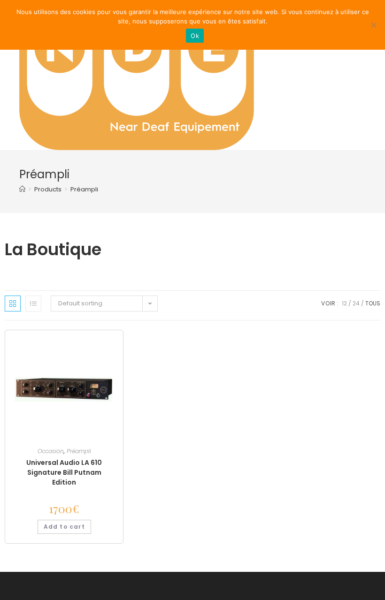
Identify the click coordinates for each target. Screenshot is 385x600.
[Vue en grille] (13, 303)
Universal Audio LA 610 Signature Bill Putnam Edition (64, 472)
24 (356, 303)
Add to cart (64, 527)
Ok (195, 35)
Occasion (51, 451)
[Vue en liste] (33, 303)
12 (344, 303)
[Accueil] (22, 189)
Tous (372, 303)
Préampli (84, 189)
